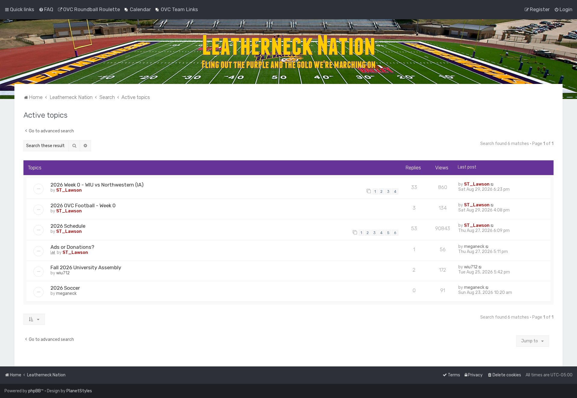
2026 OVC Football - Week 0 (83, 205)
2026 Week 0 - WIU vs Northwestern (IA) (97, 185)
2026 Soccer (65, 288)
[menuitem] (46, 9)
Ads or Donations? (72, 247)
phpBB (34, 390)
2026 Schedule (67, 226)
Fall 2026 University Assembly (85, 267)
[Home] (288, 51)
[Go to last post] (492, 184)
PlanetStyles (79, 390)
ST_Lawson (69, 190)
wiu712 (63, 273)
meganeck (474, 246)
